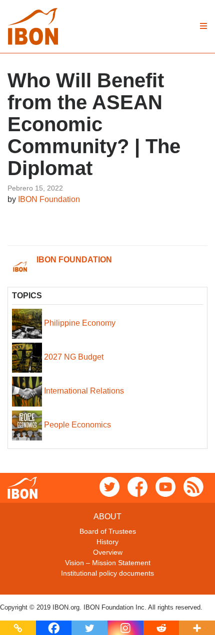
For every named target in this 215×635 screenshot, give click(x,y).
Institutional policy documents (107, 573)
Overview (107, 552)
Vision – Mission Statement (107, 563)
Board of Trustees (108, 531)
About (108, 516)
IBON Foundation (49, 199)
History (107, 542)
